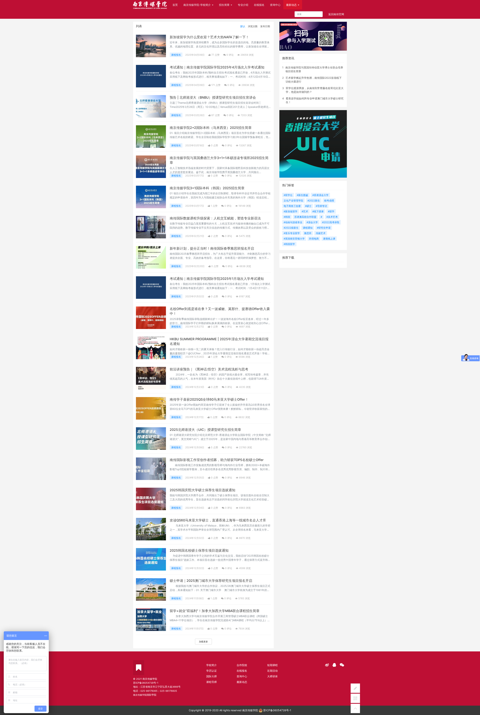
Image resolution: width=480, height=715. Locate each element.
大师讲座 (272, 676)
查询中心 (275, 4)
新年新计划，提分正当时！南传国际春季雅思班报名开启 (212, 248)
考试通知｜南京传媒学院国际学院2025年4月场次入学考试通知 (217, 67)
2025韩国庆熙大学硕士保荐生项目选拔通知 (202, 490)
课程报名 (176, 54)
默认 (242, 26)
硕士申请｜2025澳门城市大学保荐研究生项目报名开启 (211, 581)
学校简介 (211, 665)
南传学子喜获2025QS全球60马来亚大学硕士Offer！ (209, 399)
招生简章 (224, 4)
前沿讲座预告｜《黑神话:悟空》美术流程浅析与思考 (209, 369)
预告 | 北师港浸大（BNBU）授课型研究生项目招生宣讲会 (213, 97)
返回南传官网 (336, 14)
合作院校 (242, 665)
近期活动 (272, 670)
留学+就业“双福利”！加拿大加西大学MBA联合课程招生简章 (215, 611)
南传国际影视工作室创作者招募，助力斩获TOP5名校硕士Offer (217, 460)
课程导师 (211, 681)
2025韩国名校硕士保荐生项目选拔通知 (199, 550)
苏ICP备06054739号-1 (276, 710)
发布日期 (265, 26)
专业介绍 (243, 4)
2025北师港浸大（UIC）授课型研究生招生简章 (205, 430)
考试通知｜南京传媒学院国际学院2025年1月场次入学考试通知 (217, 279)
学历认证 (211, 670)
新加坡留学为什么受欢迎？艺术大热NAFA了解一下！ (209, 37)
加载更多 (203, 641)
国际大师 (211, 676)
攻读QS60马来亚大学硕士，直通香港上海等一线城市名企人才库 (218, 520)
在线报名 (259, 4)
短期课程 (272, 665)
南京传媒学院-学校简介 (197, 4)
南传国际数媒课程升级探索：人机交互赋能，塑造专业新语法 (215, 218)
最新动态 (291, 4)
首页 (175, 4)
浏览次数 (253, 26)
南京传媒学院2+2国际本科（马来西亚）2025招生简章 (211, 128)
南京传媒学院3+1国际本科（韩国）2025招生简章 (207, 188)
